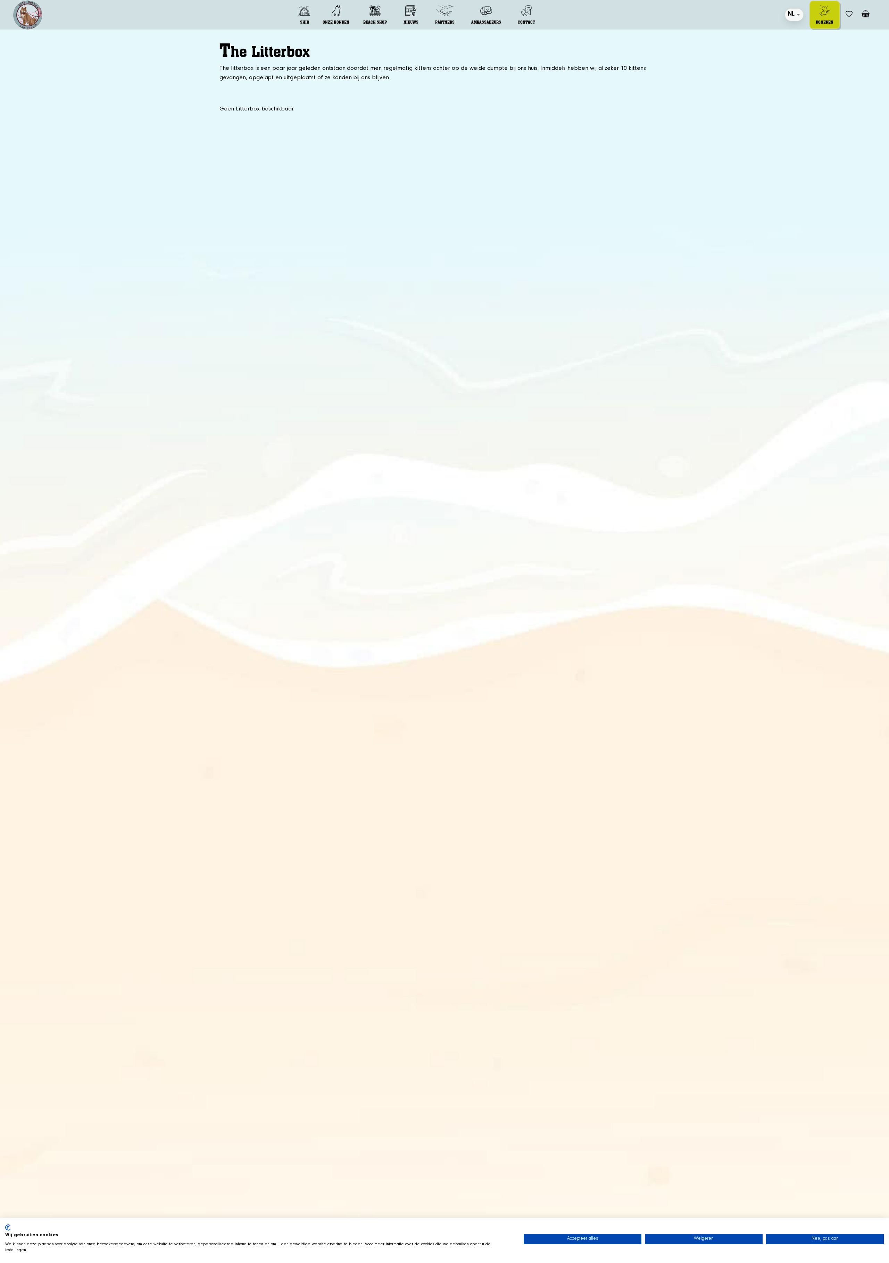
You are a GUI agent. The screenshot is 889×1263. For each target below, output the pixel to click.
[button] (304, 15)
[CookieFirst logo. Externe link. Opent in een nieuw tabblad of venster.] (7, 1227)
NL (791, 14)
